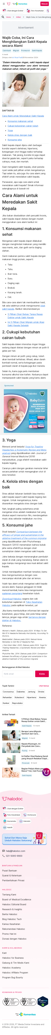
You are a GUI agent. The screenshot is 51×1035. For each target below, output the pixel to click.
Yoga (10, 130)
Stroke (41, 692)
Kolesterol (19, 697)
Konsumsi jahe (15, 139)
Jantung (31, 692)
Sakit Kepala (37, 51)
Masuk (44, 4)
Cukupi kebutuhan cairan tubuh (23, 125)
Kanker (6, 703)
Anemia (42, 697)
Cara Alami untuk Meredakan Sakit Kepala (23, 116)
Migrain (16, 51)
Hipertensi (31, 697)
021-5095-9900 (12, 856)
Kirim (42, 674)
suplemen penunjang (12, 593)
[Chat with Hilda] (46, 772)
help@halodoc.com (13, 851)
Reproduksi (17, 703)
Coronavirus (8, 692)
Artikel (18, 17)
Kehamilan (7, 697)
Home (8, 17)
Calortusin (7, 51)
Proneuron (25, 51)
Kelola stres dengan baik (20, 135)
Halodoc (12, 598)
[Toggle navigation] (3, 3)
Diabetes (21, 692)
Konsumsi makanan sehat (20, 121)
